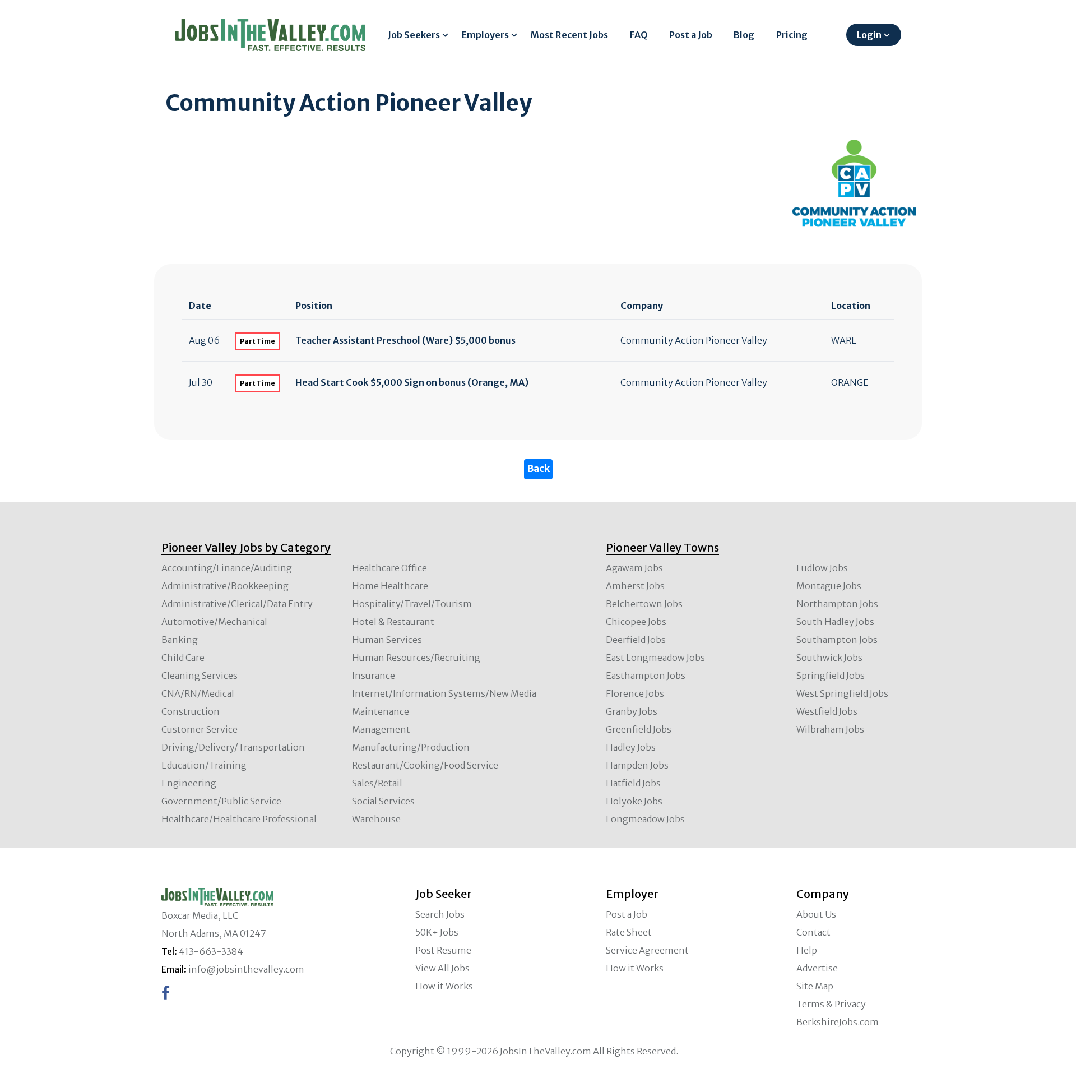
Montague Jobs (828, 585)
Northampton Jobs (837, 603)
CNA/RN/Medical (197, 693)
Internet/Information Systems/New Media (444, 693)
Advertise (817, 968)
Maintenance (380, 711)
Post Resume (443, 950)
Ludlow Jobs (822, 567)
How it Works (444, 986)
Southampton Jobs (837, 639)
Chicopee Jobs (636, 621)
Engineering (188, 783)
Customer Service (199, 729)
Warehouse (376, 819)
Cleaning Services (199, 675)
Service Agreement (647, 950)
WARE (844, 340)
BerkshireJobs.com (837, 1022)
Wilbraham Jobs (830, 729)
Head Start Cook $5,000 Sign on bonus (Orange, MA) (411, 382)
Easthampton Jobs (645, 675)
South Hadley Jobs (835, 621)
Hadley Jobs (631, 747)
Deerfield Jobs (636, 639)
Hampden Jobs (637, 765)
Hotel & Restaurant (393, 621)
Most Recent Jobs (569, 34)
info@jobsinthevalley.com (246, 969)
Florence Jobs (635, 693)
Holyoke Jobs (634, 801)
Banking (179, 639)
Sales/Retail (377, 783)
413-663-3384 (211, 951)
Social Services (383, 801)
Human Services (387, 639)
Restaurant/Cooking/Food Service (425, 765)
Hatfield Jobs (633, 783)
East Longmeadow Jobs (655, 657)
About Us (816, 914)
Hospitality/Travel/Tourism (412, 603)
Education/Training (204, 765)
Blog (744, 34)
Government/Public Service (221, 801)
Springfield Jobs (830, 675)
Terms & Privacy (831, 1004)
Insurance (373, 675)
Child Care (183, 657)
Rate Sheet (629, 932)
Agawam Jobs (634, 567)
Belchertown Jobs (644, 603)
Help (806, 950)
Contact (813, 932)
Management (381, 729)
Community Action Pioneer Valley (693, 340)
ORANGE (850, 382)
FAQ (639, 34)
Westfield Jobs (826, 711)
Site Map (814, 986)
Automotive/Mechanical (214, 621)
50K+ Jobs (436, 932)
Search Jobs (440, 914)
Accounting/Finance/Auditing (226, 567)
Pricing (792, 34)
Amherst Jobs (635, 585)
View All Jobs (442, 968)
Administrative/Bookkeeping (225, 585)
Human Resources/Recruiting (416, 657)
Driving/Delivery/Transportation (233, 747)
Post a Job (690, 34)
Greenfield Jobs (638, 729)
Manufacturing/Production (411, 747)
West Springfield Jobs (842, 693)
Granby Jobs (631, 711)
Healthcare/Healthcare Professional (239, 819)
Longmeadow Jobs (645, 819)
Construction (190, 711)
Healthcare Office (389, 567)
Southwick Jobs (829, 657)
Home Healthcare (390, 585)
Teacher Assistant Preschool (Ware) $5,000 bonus (405, 340)
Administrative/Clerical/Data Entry (237, 603)
